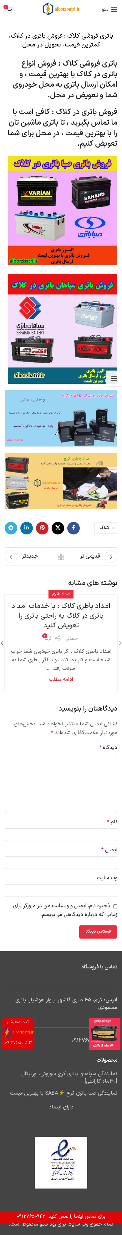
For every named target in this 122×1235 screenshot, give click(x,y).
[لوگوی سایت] (61, 9)
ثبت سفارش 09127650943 (18, 1032)
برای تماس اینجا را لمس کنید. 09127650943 (61, 1216)
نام (112, 822)
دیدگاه (108, 748)
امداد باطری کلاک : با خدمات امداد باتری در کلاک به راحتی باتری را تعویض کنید (61, 616)
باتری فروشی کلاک (90, 63)
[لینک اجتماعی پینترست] (42, 528)
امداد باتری (61, 594)
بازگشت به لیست (61, 556)
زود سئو (48, 1224)
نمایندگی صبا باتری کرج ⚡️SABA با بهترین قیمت (63, 1093)
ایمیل (109, 850)
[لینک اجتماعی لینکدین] (26, 528)
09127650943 (87, 1041)
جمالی (71, 639)
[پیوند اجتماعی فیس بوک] (73, 528)
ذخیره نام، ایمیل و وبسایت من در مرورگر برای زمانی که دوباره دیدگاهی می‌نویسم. (65, 910)
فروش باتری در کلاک (86, 112)
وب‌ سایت (107, 878)
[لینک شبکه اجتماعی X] (58, 528)
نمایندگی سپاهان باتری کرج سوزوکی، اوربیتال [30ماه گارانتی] (69, 1078)
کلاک (104, 528)
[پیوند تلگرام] (11, 528)
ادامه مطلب (61, 679)
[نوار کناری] (114, 378)
